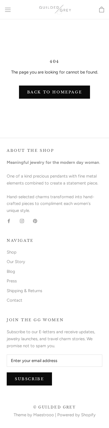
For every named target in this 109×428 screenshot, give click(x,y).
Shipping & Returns (24, 290)
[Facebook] (9, 220)
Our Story (16, 261)
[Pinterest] (35, 220)
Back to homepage (54, 92)
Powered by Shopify (76, 414)
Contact (14, 300)
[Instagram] (22, 220)
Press (12, 280)
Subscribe (29, 379)
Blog (11, 271)
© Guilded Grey (54, 407)
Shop (11, 252)
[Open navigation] (8, 10)
